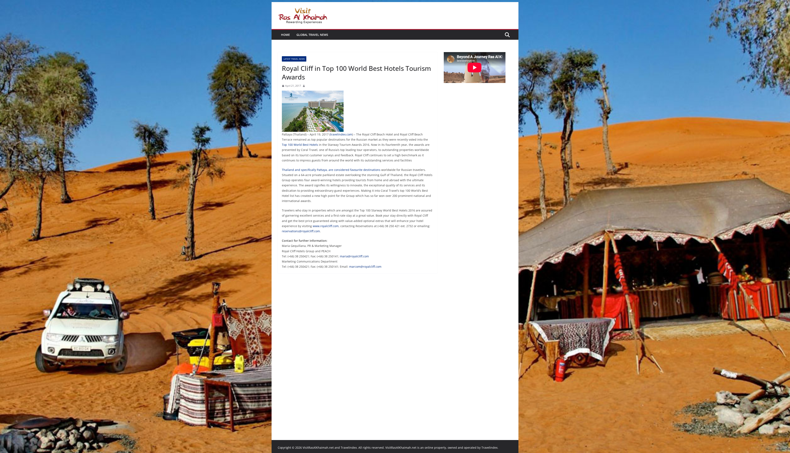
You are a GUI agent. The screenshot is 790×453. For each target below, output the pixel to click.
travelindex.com (341, 134)
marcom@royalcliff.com (365, 267)
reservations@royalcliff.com (301, 231)
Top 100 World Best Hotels (300, 145)
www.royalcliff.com (326, 226)
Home (285, 35)
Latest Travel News (294, 58)
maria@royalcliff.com (354, 256)
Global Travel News (312, 35)
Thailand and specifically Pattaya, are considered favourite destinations (331, 170)
